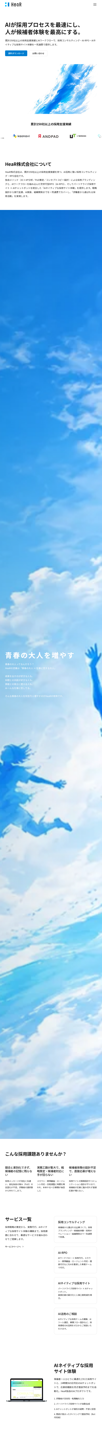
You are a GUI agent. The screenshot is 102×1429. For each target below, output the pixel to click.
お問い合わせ (38, 53)
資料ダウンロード (16, 53)
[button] (94, 4)
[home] (13, 4)
